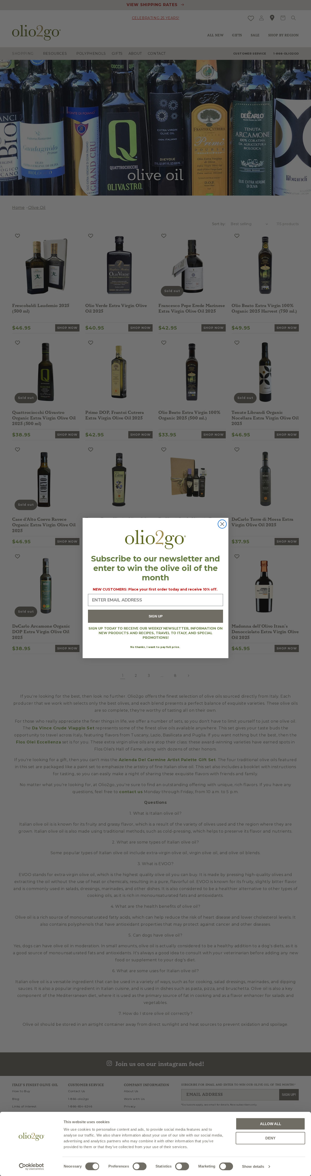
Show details (253, 1166)
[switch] (140, 1166)
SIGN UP (156, 616)
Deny (270, 1138)
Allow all (270, 1124)
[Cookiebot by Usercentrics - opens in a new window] (31, 1166)
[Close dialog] (222, 524)
